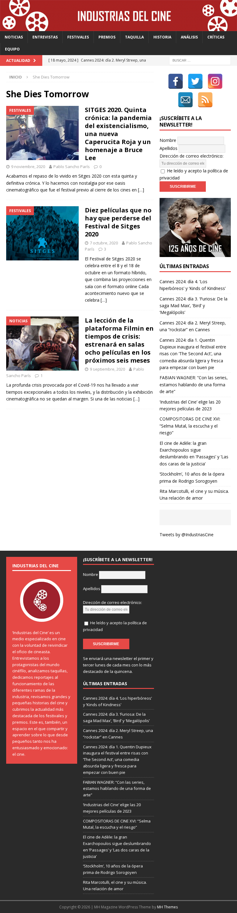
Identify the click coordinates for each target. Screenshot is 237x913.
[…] (141, 190)
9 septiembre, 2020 (107, 369)
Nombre (168, 140)
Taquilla (134, 37)
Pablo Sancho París (71, 166)
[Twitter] (195, 81)
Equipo (12, 49)
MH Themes (167, 907)
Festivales (78, 37)
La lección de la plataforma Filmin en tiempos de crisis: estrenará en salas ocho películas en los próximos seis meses (119, 340)
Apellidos (168, 148)
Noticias (14, 37)
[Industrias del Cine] (118, 27)
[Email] (185, 99)
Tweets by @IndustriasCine (187, 534)
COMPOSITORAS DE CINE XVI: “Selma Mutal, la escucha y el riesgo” (190, 426)
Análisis (189, 37)
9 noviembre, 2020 (28, 166)
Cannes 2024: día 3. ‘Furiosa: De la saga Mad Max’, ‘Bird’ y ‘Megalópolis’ (193, 306)
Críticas (215, 37)
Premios (106, 37)
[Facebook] (175, 81)
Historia (162, 37)
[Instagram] (215, 81)
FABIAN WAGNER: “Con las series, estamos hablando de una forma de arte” (194, 384)
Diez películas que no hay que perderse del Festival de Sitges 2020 (118, 222)
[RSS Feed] (205, 99)
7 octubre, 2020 (104, 243)
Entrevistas (45, 37)
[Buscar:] (200, 60)
